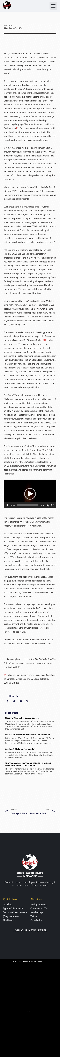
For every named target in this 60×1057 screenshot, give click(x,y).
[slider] (27, 505)
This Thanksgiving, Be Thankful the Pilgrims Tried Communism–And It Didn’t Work (28, 764)
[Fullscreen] (52, 505)
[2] (44, 340)
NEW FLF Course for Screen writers (22, 718)
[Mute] (47, 505)
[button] (53, 6)
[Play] (7, 505)
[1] (17, 128)
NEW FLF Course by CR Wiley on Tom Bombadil (27, 734)
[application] (30, 494)
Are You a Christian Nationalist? (20, 749)
